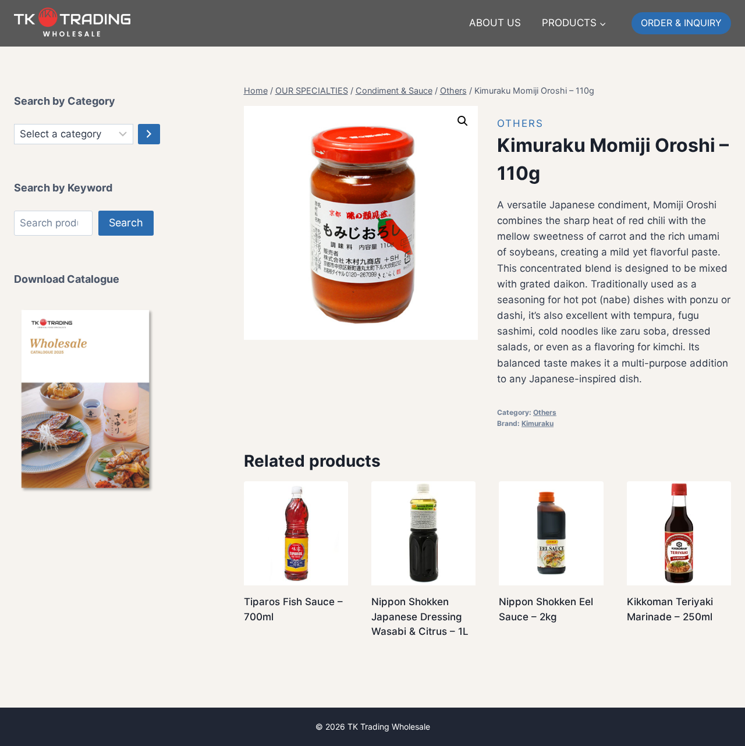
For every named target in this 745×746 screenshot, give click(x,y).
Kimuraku (538, 423)
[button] (462, 121)
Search (126, 222)
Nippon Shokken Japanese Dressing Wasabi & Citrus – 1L (420, 616)
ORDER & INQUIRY (681, 23)
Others (520, 123)
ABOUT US (495, 23)
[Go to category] (149, 134)
